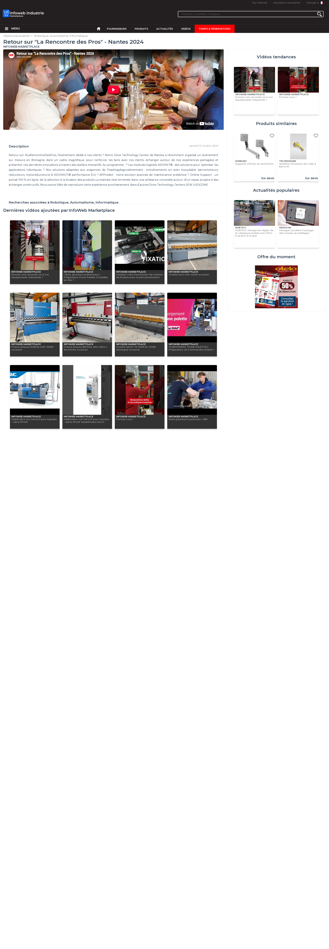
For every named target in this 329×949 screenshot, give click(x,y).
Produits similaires (276, 123)
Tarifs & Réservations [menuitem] (214, 28)
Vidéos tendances (276, 56)
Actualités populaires (276, 190)
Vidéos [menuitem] (186, 28)
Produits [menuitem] (141, 28)
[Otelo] (276, 287)
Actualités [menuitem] (164, 28)
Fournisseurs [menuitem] (116, 28)
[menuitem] (6, 29)
